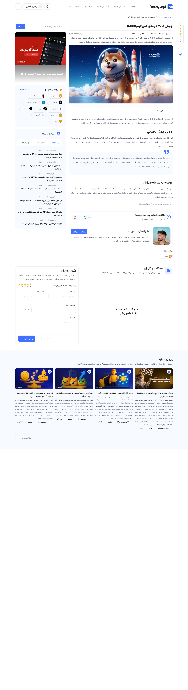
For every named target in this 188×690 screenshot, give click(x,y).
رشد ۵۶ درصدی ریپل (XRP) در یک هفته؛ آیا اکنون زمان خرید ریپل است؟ (40, 214)
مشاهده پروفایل (79, 232)
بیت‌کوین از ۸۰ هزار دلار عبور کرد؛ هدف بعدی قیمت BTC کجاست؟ (41, 190)
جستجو (20, 26)
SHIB (152, 119)
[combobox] (47, 310)
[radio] (19, 285)
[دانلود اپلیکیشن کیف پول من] (48, 6)
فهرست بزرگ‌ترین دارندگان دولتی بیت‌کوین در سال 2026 (41, 223)
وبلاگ (158, 17)
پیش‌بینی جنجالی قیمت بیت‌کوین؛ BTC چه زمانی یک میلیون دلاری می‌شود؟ (42, 156)
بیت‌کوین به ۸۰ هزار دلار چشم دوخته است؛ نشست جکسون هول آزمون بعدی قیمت (40, 202)
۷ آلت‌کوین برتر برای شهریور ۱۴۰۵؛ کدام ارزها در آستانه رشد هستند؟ (40, 167)
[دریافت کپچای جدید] (39, 338)
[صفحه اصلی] (161, 6)
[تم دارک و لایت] (18, 6)
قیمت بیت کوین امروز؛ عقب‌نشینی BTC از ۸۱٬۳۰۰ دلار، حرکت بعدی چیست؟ (42, 179)
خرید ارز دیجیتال (167, 17)
